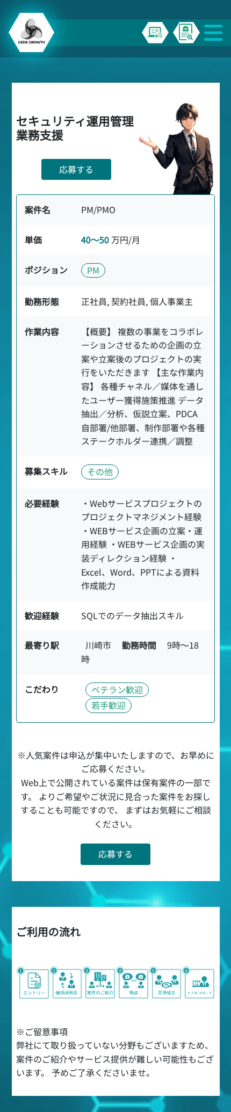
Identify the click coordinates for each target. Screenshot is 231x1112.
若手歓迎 (108, 705)
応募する (76, 169)
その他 (100, 471)
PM (93, 270)
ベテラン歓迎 (117, 689)
